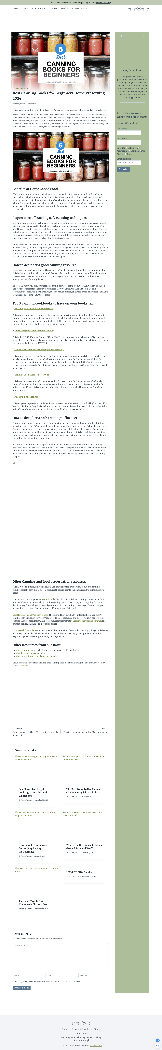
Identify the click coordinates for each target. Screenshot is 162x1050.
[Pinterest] (143, 8)
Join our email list (103, 3)
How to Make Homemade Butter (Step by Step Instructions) (33, 848)
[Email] (147, 8)
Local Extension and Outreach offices (30, 615)
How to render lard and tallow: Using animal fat (86, 730)
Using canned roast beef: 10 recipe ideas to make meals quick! (35, 731)
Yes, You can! (47, 599)
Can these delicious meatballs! (30, 653)
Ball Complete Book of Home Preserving (34, 308)
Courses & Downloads (82, 1029)
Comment (19, 945)
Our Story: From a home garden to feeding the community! (81, 1039)
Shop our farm (23, 650)
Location (121, 148)
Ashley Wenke (20, 104)
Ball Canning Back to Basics (27, 397)
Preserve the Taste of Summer (87, 621)
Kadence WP (96, 1045)
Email (50, 975)
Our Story (27, 8)
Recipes (54, 8)
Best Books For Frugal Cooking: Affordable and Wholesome (33, 792)
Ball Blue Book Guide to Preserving (32, 375)
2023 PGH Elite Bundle (79, 872)
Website (83, 975)
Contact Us (81, 8)
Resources (25, 89)
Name (17, 975)
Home (17, 8)
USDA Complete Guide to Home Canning (34, 331)
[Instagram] (135, 8)
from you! (24, 666)
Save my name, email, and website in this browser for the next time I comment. (48, 982)
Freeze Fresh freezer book (25, 630)
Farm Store (67, 8)
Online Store (81, 1033)
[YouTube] (139, 8)
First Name (122, 129)
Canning (16, 89)
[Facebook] (130, 8)
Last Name (122, 138)
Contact (65, 1029)
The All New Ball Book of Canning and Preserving (39, 349)
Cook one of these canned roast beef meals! (36, 656)
